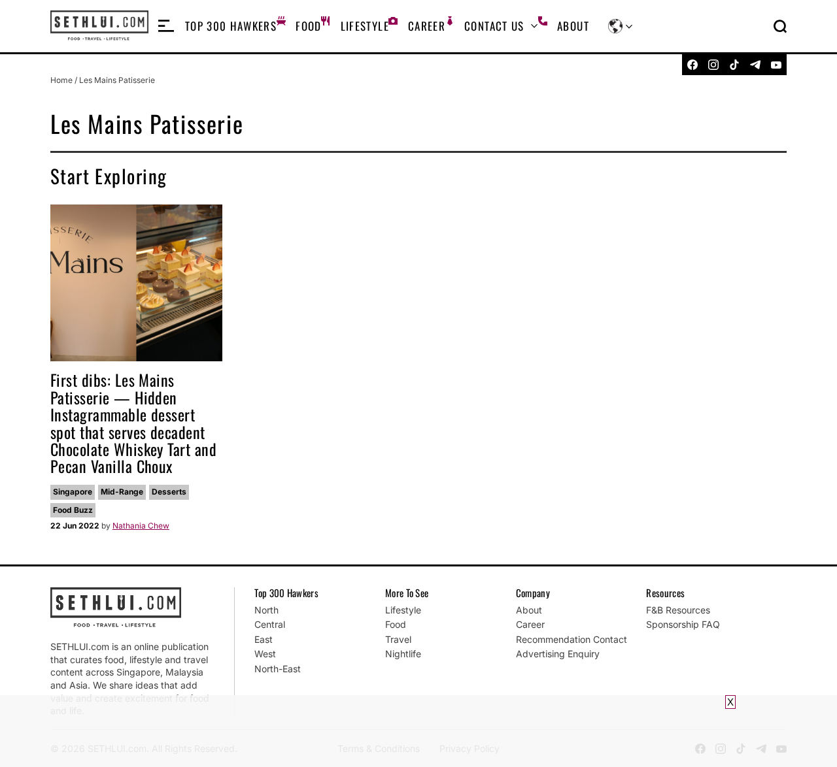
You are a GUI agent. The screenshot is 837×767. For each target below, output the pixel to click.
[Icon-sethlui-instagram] (713, 64)
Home (61, 80)
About (573, 26)
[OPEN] (166, 26)
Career (426, 26)
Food (308, 26)
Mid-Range (122, 492)
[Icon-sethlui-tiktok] (734, 64)
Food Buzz (73, 510)
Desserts (169, 492)
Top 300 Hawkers (231, 26)
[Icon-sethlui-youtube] (776, 64)
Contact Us (494, 26)
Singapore (72, 492)
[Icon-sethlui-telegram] (755, 64)
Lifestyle (365, 26)
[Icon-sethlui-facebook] (692, 64)
